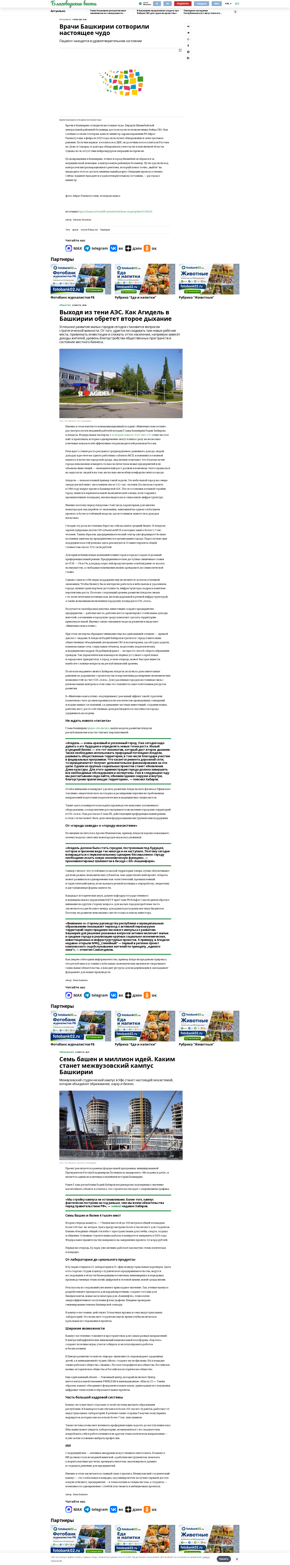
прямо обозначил (98, 728)
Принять (224, 1558)
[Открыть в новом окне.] (73, 248)
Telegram (202, 3)
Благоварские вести (73, 3)
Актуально (58, 11)
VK (157, 3)
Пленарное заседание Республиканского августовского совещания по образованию (202, 11)
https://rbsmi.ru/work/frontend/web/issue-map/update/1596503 (114, 211)
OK (167, 3)
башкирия (105, 229)
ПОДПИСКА (183, 3)
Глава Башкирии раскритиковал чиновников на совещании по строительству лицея (108, 11)
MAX (216, 3)
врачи (75, 229)
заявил (116, 1206)
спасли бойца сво (89, 229)
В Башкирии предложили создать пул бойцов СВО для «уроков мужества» (158, 11)
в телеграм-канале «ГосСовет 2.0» (131, 435)
